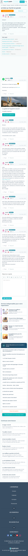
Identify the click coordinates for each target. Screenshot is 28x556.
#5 (24, 164)
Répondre (12, 33)
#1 (24, 16)
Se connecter (16, 1)
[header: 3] (17, 277)
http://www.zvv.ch (6, 179)
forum (18, 87)
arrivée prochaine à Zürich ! (8, 43)
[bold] (4, 277)
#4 (24, 145)
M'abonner (20, 11)
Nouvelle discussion (7, 11)
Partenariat (14, 503)
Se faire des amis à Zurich (8, 39)
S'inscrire (22, 1)
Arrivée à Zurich (5, 54)
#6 (24, 198)
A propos (14, 499)
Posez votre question (14, 411)
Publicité (14, 495)
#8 (24, 231)
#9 (24, 252)
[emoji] (13, 277)
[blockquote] (7, 277)
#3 (24, 121)
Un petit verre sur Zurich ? (8, 49)
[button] (19, 277)
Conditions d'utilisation (14, 542)
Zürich (3, 51)
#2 (24, 80)
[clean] (21, 277)
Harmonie (7, 78)
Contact (14, 491)
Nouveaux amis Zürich (7, 41)
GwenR (6, 120)
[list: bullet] (15, 277)
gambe (6, 14)
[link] (9, 277)
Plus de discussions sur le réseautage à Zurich (14, 414)
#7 (24, 214)
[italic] (6, 277)
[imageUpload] (11, 277)
